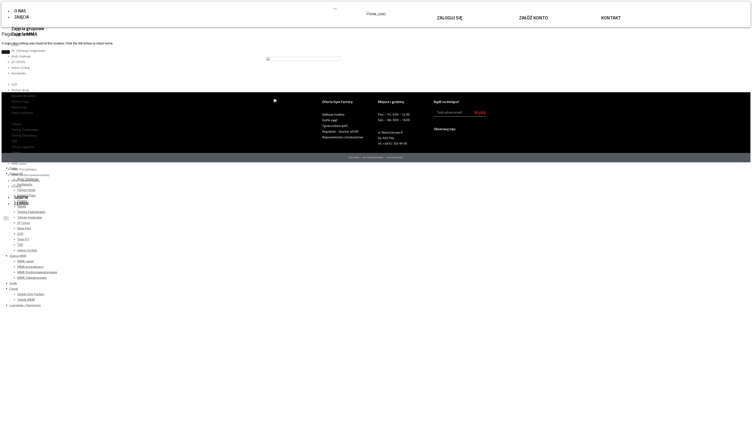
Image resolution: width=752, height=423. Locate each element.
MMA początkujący (30, 267)
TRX (20, 245)
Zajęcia (21, 17)
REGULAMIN (354, 157)
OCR (20, 234)
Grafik (21, 197)
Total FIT (23, 239)
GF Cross (23, 223)
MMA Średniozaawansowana (37, 272)
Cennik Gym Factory (30, 294)
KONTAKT (611, 17)
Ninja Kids (24, 228)
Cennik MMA (26, 300)
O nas (20, 10)
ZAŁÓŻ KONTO (533, 17)
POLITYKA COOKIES (395, 157)
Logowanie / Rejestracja (25, 305)
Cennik (21, 203)
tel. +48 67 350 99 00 (392, 143)
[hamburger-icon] (335, 8)
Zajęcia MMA (17, 256)
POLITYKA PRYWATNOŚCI (373, 157)
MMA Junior (25, 261)
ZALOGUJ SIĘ (449, 17)
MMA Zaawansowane (32, 278)
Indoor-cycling (27, 250)
